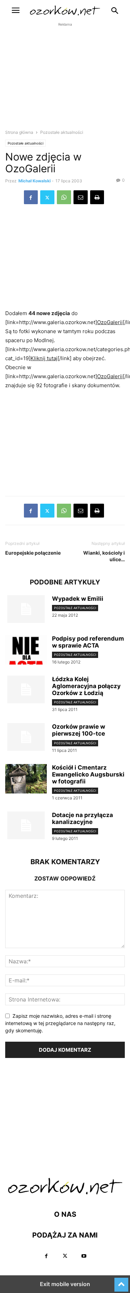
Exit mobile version (65, 1284)
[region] (65, 81)
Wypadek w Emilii (77, 598)
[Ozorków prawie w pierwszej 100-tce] (26, 737)
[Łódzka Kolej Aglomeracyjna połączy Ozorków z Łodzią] (26, 689)
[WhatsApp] (64, 197)
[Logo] (65, 1193)
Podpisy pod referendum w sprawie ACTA (88, 642)
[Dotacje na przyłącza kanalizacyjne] (26, 825)
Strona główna (19, 132)
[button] (15, 10)
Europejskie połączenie (33, 553)
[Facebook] (31, 197)
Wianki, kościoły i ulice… (104, 556)
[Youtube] (84, 1256)
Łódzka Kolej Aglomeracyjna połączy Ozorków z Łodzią (86, 686)
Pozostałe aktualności (25, 143)
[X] (47, 197)
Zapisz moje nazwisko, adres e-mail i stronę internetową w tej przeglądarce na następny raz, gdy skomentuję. (60, 1023)
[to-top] (121, 1281)
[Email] (80, 197)
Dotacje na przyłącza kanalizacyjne (82, 818)
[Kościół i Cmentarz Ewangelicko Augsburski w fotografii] (26, 779)
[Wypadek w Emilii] (26, 609)
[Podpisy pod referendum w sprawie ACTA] (26, 650)
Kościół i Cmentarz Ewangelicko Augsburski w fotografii (88, 774)
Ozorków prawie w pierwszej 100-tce (78, 730)
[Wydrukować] (97, 197)
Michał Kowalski (34, 180)
